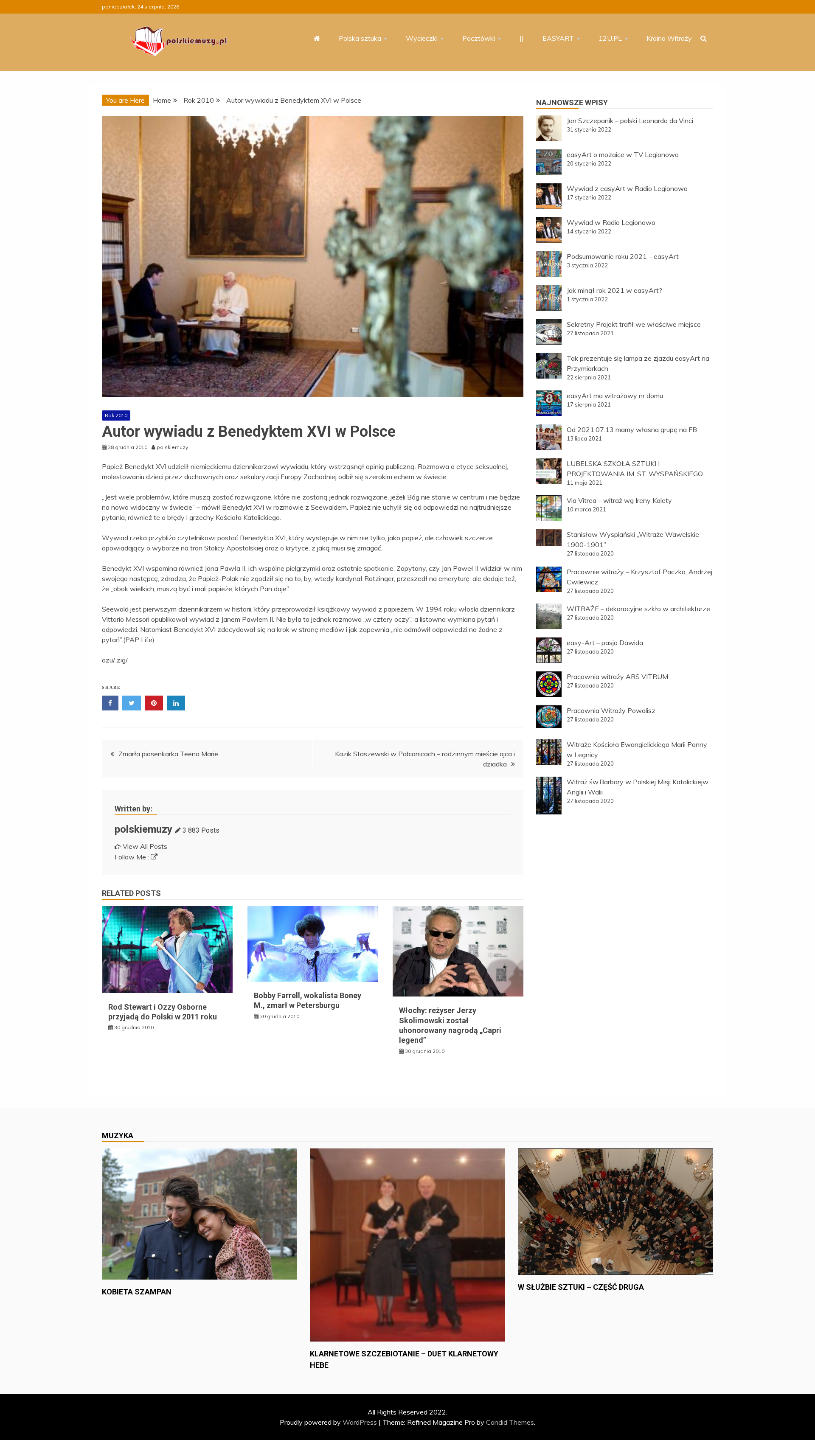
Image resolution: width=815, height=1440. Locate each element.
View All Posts (145, 846)
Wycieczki (422, 38)
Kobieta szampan (136, 1291)
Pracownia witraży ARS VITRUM (617, 676)
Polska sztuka (360, 38)
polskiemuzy (143, 829)
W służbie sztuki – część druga (581, 1287)
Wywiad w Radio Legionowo (611, 222)
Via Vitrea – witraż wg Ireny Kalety (619, 500)
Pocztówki (478, 38)
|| (522, 38)
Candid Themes (510, 1422)
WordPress (360, 1422)
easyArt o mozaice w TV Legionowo (623, 154)
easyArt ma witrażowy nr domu (615, 395)
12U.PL (610, 38)
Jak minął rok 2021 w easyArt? (614, 290)
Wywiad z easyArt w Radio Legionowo (627, 188)
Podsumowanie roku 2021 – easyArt (623, 256)
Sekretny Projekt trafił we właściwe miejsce (634, 324)
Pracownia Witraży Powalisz (611, 710)
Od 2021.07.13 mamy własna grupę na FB (632, 429)
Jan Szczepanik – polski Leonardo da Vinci (630, 120)
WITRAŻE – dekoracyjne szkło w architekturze (638, 608)
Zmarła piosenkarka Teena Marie (168, 753)
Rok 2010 (116, 415)
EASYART (558, 38)
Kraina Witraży (669, 38)
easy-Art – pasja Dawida (605, 642)
